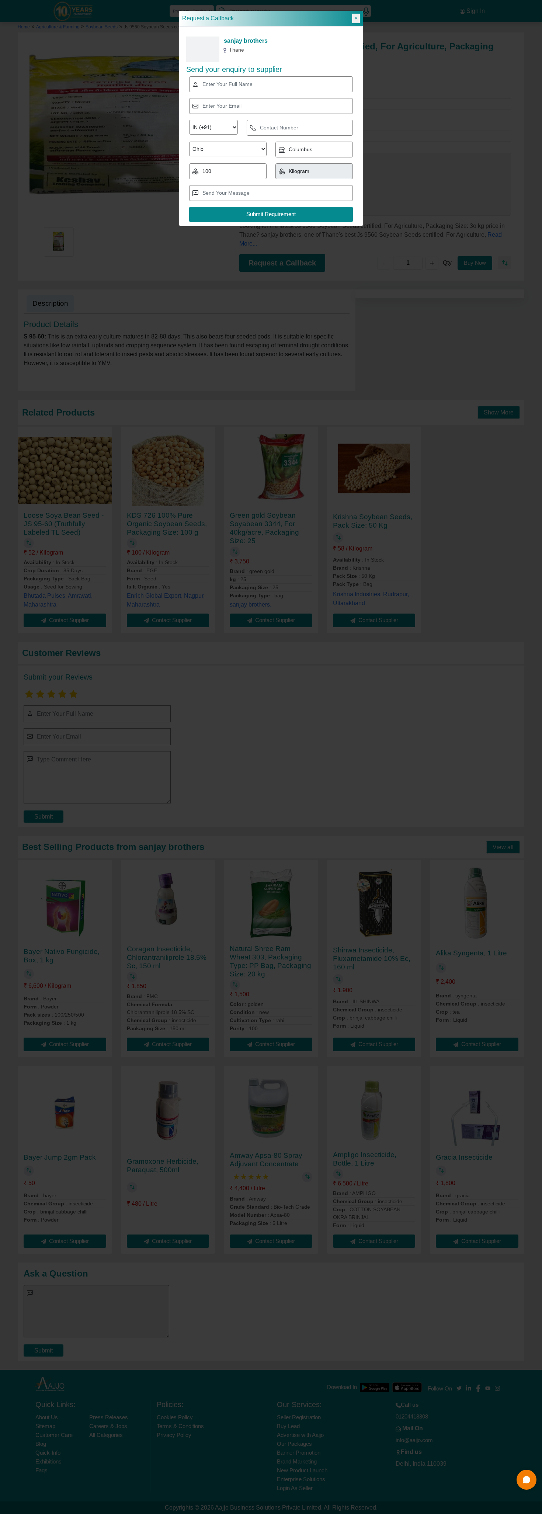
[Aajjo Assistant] (526, 1480)
